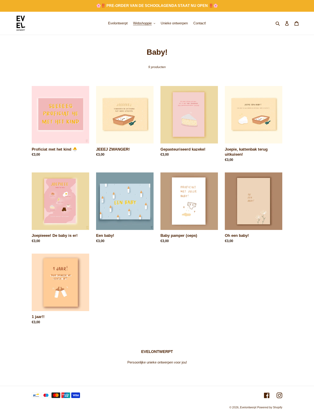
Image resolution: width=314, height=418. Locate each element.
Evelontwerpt (248, 407)
